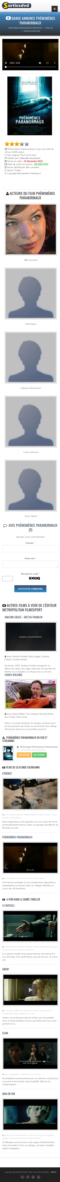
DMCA (53, 1172)
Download (24, 755)
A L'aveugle (8, 905)
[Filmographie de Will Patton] (31, 294)
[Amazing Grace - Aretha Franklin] (31, 638)
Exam (5, 1033)
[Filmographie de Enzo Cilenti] (31, 486)
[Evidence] (30, 795)
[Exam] (30, 1055)
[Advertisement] (23, 182)
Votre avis (30, 558)
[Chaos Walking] (31, 695)
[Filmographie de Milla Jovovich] (31, 230)
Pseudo (30, 543)
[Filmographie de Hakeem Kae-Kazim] (31, 358)
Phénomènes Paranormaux (17, 837)
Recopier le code (30, 573)
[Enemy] (30, 991)
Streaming (40, 755)
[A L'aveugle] (30, 927)
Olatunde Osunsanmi (30, 158)
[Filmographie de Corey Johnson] (31, 422)
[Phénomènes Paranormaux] (30, 859)
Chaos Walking (13, 675)
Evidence (7, 773)
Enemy (5, 969)
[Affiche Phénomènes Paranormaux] (29, 106)
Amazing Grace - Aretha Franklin (23, 617)
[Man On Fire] (30, 1115)
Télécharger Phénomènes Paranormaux (38, 747)
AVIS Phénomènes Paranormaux (33, 525)
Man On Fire (8, 1094)
